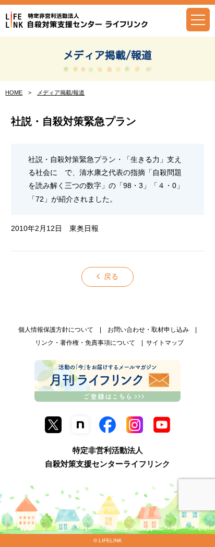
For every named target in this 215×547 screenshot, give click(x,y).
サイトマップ (165, 342)
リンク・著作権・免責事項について (85, 342)
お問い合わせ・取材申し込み (148, 329)
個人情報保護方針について (55, 329)
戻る (111, 276)
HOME (13, 92)
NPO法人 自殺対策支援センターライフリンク (77, 20)
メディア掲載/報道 (107, 55)
